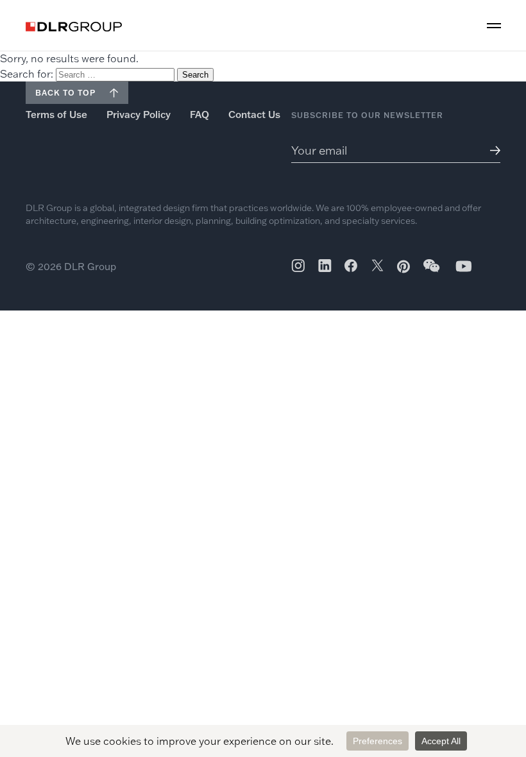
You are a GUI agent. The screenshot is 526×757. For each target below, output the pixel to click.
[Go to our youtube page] (463, 266)
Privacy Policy (138, 114)
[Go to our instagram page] (298, 265)
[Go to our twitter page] (377, 267)
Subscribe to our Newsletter (367, 115)
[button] (494, 25)
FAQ (199, 114)
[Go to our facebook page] (350, 265)
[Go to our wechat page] (432, 272)
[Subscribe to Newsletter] (492, 150)
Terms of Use (56, 114)
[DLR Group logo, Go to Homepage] (74, 26)
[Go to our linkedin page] (325, 265)
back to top (65, 93)
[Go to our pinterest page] (403, 266)
